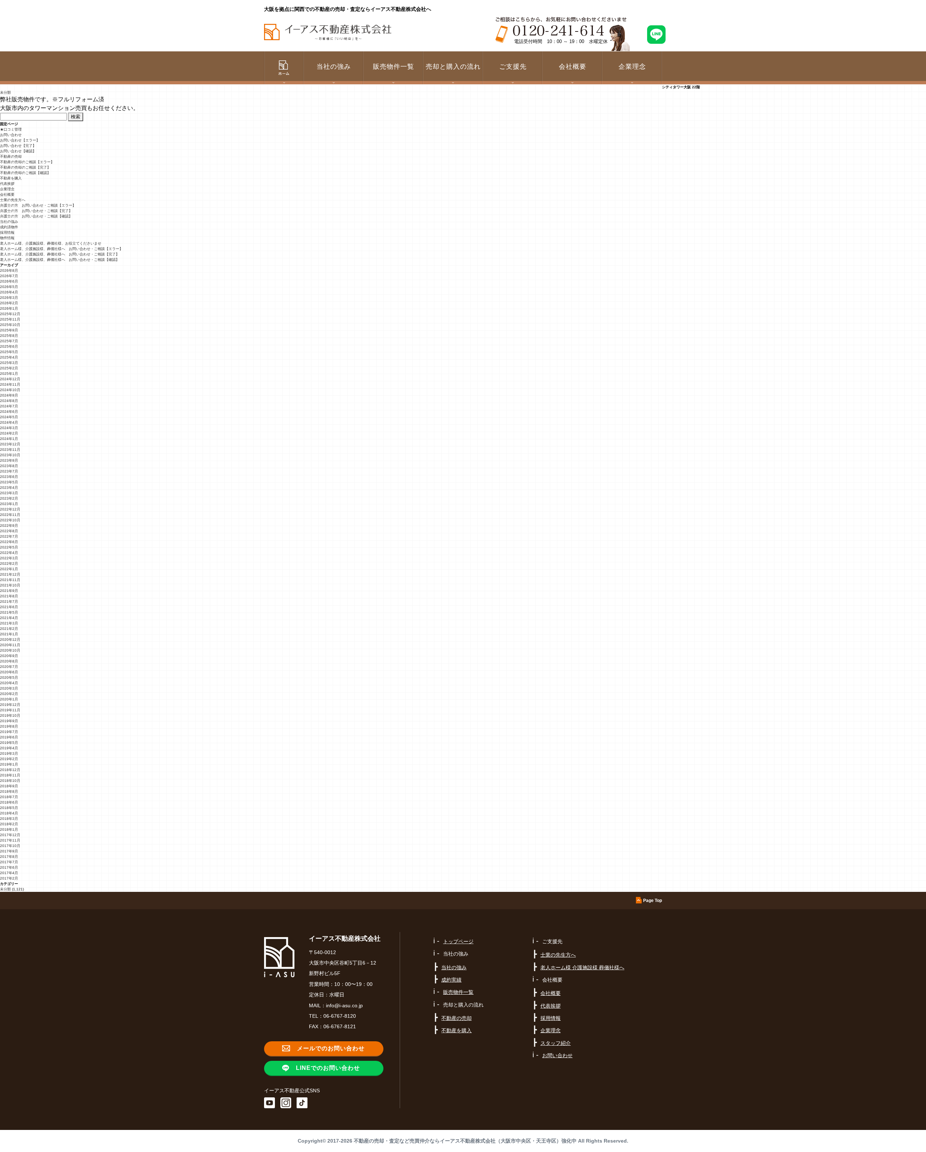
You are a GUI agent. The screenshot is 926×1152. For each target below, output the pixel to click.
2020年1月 (9, 699)
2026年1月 (9, 308)
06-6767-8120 (339, 1016)
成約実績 (451, 980)
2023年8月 (9, 466)
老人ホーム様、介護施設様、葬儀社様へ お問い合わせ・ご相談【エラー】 (61, 249)
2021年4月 (9, 618)
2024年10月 (10, 390)
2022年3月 (9, 558)
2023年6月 (9, 477)
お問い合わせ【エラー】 (20, 140)
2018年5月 (9, 808)
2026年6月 (9, 281)
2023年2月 (9, 498)
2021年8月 (9, 596)
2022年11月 (10, 515)
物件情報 (7, 238)
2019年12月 (10, 705)
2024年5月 (9, 417)
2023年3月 (9, 493)
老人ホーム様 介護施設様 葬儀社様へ (582, 967)
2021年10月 (10, 585)
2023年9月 (9, 460)
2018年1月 (9, 829)
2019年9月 (9, 721)
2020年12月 (10, 639)
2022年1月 (9, 569)
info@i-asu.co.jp (344, 1005)
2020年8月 (9, 661)
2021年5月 (9, 612)
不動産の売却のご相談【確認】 (25, 173)
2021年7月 (9, 601)
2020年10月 (10, 650)
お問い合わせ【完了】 (18, 146)
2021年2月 (9, 629)
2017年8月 (9, 857)
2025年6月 (9, 346)
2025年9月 (9, 330)
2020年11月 (10, 645)
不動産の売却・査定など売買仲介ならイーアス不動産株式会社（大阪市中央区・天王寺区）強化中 (465, 1141)
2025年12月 (10, 314)
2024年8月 (9, 401)
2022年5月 (9, 547)
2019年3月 (9, 753)
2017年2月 (9, 878)
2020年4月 (9, 683)
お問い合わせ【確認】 (18, 151)
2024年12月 (10, 379)
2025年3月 (9, 363)
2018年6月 (9, 802)
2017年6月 (9, 867)
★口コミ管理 (11, 129)
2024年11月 (10, 384)
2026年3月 (9, 298)
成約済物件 (9, 227)
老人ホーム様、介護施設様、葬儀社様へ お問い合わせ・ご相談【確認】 (59, 260)
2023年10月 (10, 455)
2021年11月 (10, 580)
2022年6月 (9, 542)
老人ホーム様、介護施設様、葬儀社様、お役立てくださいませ (50, 243)
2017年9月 (9, 851)
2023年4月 (9, 488)
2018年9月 (9, 786)
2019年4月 (9, 748)
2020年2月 (9, 694)
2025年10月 (10, 325)
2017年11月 (10, 840)
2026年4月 (9, 292)
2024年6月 (9, 412)
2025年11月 (10, 319)
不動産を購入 (11, 178)
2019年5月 (9, 743)
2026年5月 (9, 287)
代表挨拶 (7, 184)
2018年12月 (10, 770)
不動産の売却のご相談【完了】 (25, 167)
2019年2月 (9, 759)
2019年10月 (10, 715)
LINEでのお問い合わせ (328, 1068)
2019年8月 (9, 726)
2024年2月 (9, 433)
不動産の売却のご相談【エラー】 (27, 162)
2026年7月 (9, 276)
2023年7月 (9, 471)
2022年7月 (9, 536)
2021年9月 (9, 591)
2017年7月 (9, 862)
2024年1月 (9, 439)
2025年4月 (9, 357)
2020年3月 (9, 688)
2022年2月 (9, 564)
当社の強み (9, 222)
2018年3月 (9, 819)
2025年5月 (9, 352)
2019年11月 (10, 710)
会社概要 (7, 194)
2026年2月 (9, 303)
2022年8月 (9, 531)
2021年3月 (9, 623)
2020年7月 (9, 667)
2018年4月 (9, 813)
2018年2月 (9, 824)
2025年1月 (9, 374)
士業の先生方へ (12, 200)
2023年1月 (9, 504)
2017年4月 (9, 873)
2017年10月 (10, 846)
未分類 (5, 92)
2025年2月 (9, 368)
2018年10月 (10, 781)
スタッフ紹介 (555, 1043)
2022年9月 (9, 526)
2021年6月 (9, 607)
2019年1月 (9, 764)
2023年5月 (9, 482)
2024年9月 (9, 395)
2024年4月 (9, 422)
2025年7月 (9, 341)
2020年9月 (9, 656)
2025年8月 (9, 336)
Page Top (652, 900)
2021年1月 (9, 634)
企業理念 (632, 66)
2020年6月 (9, 672)
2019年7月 (9, 732)
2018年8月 (9, 791)
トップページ (458, 941)
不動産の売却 (11, 156)
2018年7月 (9, 797)
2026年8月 (9, 270)
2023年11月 (10, 450)
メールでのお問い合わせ (331, 1048)
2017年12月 (10, 835)
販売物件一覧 (393, 66)
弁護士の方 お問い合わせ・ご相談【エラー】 (38, 205)
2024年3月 (9, 428)
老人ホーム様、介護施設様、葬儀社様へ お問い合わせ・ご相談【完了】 (59, 254)
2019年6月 (9, 737)
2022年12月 (10, 509)
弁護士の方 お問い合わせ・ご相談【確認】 (36, 216)
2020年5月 (9, 677)
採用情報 (7, 232)
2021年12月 (10, 574)
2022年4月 (9, 553)
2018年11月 (10, 775)
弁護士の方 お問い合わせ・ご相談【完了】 (36, 211)
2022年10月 (10, 520)
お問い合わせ (11, 135)
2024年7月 (9, 406)
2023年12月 (10, 444)
